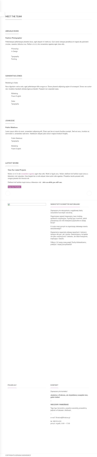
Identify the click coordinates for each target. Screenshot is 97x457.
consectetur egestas (28, 174)
